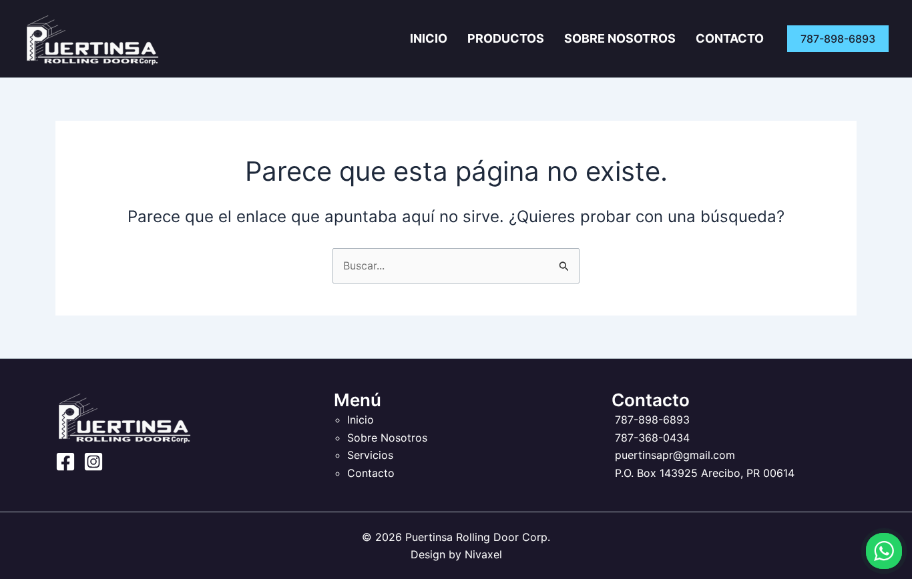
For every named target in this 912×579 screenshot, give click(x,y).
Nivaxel (483, 554)
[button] (838, 38)
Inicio (428, 38)
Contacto (730, 38)
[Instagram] (93, 462)
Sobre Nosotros (620, 38)
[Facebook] (65, 462)
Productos (505, 38)
